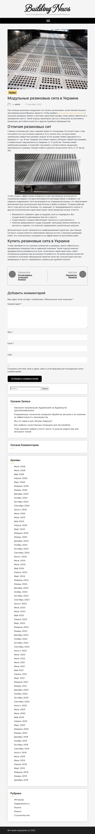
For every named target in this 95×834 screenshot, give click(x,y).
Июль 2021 (19, 662)
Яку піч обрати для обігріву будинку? (33, 421)
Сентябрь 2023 (22, 600)
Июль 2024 (19, 560)
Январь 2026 (20, 490)
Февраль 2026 (21, 486)
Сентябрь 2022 (22, 647)
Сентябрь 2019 (21, 748)
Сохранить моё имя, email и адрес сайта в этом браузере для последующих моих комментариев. (45, 370)
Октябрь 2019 (21, 745)
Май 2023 (19, 615)
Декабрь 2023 (21, 588)
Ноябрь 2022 (20, 639)
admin (17, 104)
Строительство (22, 815)
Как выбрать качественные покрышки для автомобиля (42, 425)
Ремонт (18, 811)
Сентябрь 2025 (22, 505)
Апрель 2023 (20, 619)
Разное (12, 92)
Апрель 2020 (20, 721)
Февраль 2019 (21, 772)
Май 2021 (19, 670)
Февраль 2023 (21, 627)
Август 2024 (20, 556)
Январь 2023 (20, 631)
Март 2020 (19, 725)
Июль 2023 (19, 607)
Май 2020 (19, 717)
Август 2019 (20, 752)
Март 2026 (19, 482)
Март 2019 (19, 768)
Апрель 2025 (20, 525)
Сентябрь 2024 (22, 553)
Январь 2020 (20, 733)
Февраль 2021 (21, 682)
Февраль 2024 (21, 580)
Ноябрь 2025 (20, 498)
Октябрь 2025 (21, 502)
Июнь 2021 (19, 666)
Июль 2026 (19, 466)
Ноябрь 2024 (20, 545)
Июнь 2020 (19, 713)
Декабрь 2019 (21, 737)
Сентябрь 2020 (22, 701)
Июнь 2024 (19, 564)
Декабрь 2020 (21, 690)
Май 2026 (19, 474)
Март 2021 (19, 678)
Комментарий (15, 304)
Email (11, 343)
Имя (10, 332)
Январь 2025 (20, 537)
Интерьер (19, 800)
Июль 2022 (19, 654)
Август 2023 (20, 603)
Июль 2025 (19, 513)
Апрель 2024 (20, 572)
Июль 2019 (19, 756)
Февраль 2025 (21, 533)
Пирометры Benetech (71, 276)
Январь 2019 (20, 776)
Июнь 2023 (19, 611)
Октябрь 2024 (21, 549)
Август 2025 (20, 509)
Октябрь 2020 (21, 697)
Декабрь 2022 (21, 635)
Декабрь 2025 (21, 494)
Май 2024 (19, 568)
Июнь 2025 (19, 517)
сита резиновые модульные (71, 113)
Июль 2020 (19, 709)
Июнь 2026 (19, 470)
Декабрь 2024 (21, 541)
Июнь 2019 (19, 760)
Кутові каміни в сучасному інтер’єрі (25, 277)
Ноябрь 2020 (20, 694)
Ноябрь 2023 (20, 592)
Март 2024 (19, 576)
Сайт (10, 354)
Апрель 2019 (20, 764)
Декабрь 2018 (21, 780)
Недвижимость (22, 803)
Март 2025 (19, 529)
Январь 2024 (20, 584)
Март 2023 (19, 623)
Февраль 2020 (21, 729)
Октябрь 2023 (21, 596)
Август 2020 (20, 705)
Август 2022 (20, 650)
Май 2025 (19, 521)
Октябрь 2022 (21, 643)
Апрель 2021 (20, 674)
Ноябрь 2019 (20, 741)
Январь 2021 (20, 686)
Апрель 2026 (20, 478)
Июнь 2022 (19, 658)
